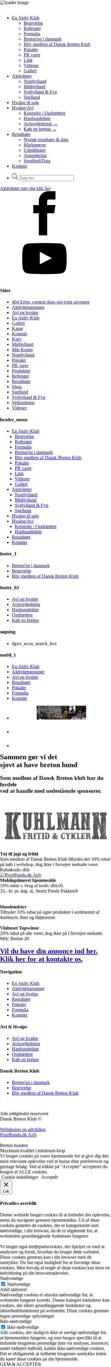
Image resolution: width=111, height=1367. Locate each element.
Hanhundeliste (37, 118)
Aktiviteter (22, 76)
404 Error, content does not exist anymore (51, 301)
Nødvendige (18, 1284)
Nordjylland (35, 81)
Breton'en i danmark (43, 38)
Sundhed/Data (37, 160)
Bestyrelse (33, 23)
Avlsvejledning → (41, 123)
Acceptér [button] (49, 1177)
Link (28, 60)
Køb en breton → (40, 128)
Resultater (21, 134)
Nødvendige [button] (11, 1278)
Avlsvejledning (26, 604)
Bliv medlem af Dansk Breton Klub (57, 44)
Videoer (31, 65)
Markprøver (35, 144)
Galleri (30, 70)
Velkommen (23, 402)
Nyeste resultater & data (46, 139)
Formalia (32, 33)
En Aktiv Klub (25, 17)
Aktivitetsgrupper (28, 307)
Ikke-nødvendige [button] (16, 1321)
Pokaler (31, 49)
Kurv (17, 339)
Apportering (35, 155)
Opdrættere (22, 614)
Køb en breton (25, 620)
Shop (17, 386)
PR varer (32, 54)
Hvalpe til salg (25, 102)
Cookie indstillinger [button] (19, 1177)
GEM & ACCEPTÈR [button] (20, 1364)
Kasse (17, 328)
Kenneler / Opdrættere (44, 113)
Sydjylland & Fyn (40, 91)
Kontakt (19, 166)
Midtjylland (34, 86)
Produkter (21, 370)
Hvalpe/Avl (22, 107)
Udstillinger (35, 150)
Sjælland (32, 97)
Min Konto (22, 349)
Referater (32, 28)
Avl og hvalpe (25, 312)
